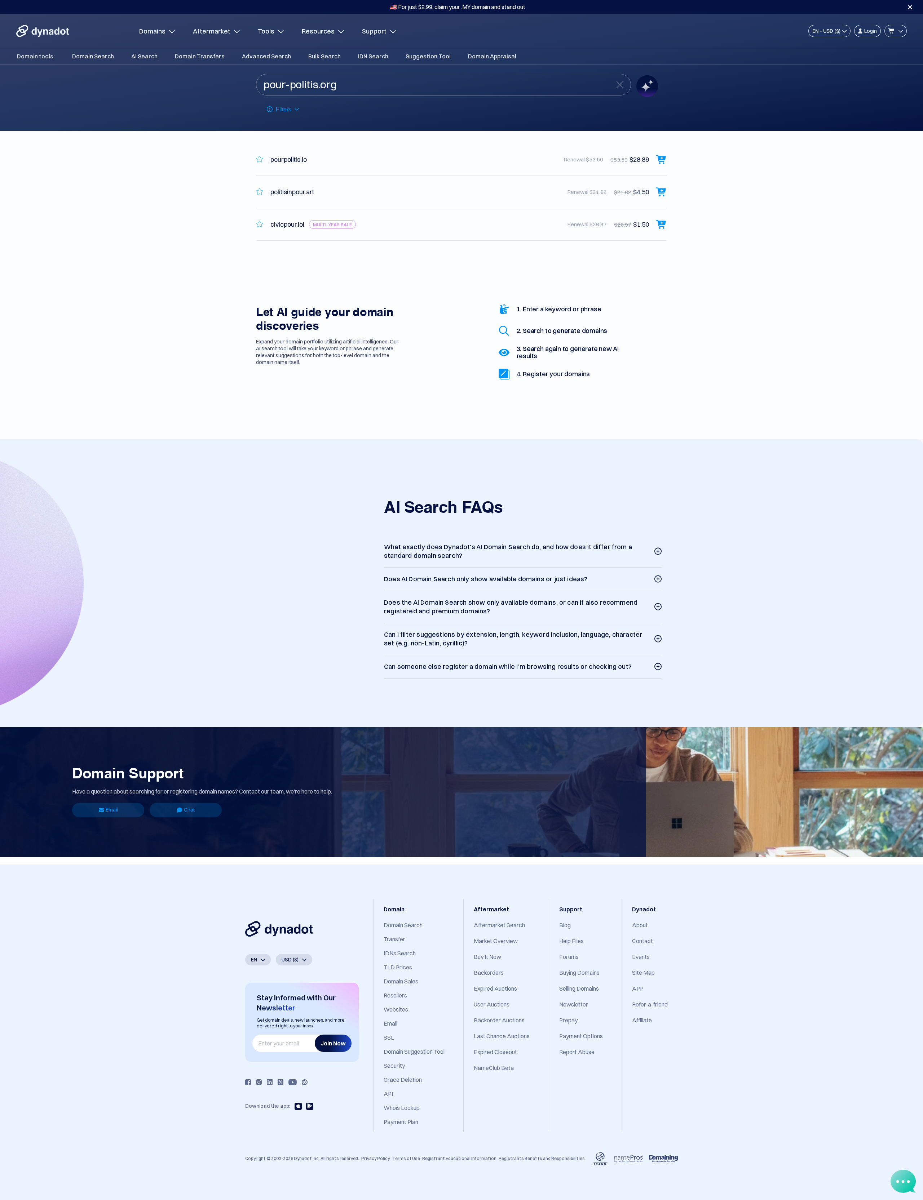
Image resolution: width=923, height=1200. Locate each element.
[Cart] (895, 31)
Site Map (643, 972)
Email (112, 809)
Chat (189, 809)
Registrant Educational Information (459, 1158)
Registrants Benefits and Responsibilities (542, 1158)
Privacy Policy (375, 1158)
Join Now (333, 1043)
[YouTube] (292, 1082)
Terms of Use (406, 1158)
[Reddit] (305, 1082)
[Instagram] (259, 1082)
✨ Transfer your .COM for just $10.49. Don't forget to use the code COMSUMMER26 (457, 6)
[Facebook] (248, 1082)
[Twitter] (280, 1082)
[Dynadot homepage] (42, 31)
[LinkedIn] (270, 1082)
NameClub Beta (494, 1067)
